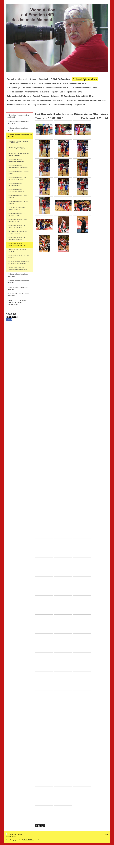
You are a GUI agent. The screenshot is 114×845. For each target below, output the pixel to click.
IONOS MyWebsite (28, 840)
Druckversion (12, 834)
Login (106, 834)
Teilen (10, 319)
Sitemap (19, 834)
